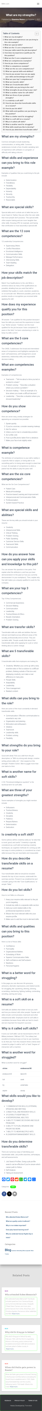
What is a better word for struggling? (19, 116)
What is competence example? (17, 66)
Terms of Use (32, 1400)
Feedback (8, 1400)
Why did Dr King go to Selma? (20, 1332)
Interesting (19, 1250)
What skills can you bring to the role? (19, 87)
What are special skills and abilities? (19, 71)
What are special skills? (14, 45)
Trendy (7, 1254)
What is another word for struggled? (19, 124)
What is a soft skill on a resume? (17, 119)
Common (13, 1250)
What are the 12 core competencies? (19, 48)
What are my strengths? (14, 37)
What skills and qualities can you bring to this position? (21, 112)
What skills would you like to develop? (19, 127)
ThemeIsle (28, 1406)
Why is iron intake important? (16, 1225)
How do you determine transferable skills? (21, 130)
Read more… (16, 1314)
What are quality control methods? (18, 1221)
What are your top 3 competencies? (19, 79)
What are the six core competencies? (19, 69)
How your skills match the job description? (21, 50)
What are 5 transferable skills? (17, 85)
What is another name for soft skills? (19, 93)
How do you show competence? (17, 63)
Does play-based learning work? (17, 1230)
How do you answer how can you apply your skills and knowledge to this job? (20, 75)
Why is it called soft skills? (15, 122)
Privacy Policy (20, 1400)
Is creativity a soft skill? (14, 101)
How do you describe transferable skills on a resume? (20, 104)
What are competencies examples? (18, 61)
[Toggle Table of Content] (35, 34)
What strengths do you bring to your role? (21, 90)
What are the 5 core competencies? (18, 58)
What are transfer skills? (14, 82)
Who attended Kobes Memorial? (17, 1217)
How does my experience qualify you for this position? (20, 54)
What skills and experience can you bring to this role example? (21, 41)
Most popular (26, 1250)
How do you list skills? (13, 109)
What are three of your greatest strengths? (17, 96)
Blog (13, 1186)
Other (32, 1250)
